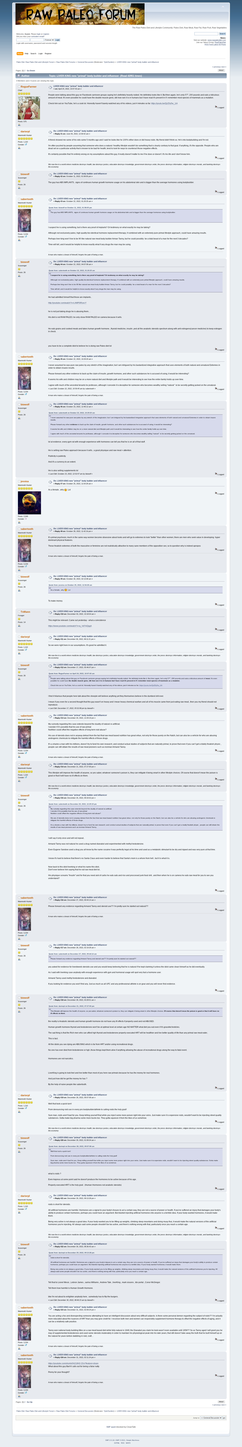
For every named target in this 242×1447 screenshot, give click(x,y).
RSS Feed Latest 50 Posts (215, 44)
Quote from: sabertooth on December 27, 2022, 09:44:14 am (73, 954)
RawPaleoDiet (220, 42)
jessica (25, 481)
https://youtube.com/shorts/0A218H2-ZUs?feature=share (73, 1363)
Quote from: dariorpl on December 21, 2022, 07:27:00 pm (71, 1006)
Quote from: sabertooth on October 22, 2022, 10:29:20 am (72, 413)
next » (223, 67)
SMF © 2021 (120, 1440)
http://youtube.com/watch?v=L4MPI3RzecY (67, 303)
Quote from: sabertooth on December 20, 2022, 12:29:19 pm (73, 804)
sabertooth (27, 199)
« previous (216, 67)
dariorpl (25, 131)
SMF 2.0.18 (109, 1440)
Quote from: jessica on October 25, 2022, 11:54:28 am (70, 585)
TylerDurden (109, 62)
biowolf (25, 174)
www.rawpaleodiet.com (217, 40)
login (38, 34)
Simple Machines (132, 1440)
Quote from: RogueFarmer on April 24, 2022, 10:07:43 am (71, 673)
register (46, 34)
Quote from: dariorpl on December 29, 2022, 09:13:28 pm (71, 1253)
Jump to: (196, 1418)
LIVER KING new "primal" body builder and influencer (78, 86)
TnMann (25, 611)
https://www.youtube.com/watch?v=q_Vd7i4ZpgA (70, 626)
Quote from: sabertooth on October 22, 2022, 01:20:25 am (72, 270)
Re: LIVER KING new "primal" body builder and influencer (80, 131)
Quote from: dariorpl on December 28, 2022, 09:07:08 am (71, 1146)
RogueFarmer (29, 86)
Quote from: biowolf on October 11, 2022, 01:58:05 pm (70, 207)
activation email (37, 36)
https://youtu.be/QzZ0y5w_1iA (164, 103)
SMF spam (111, 1427)
